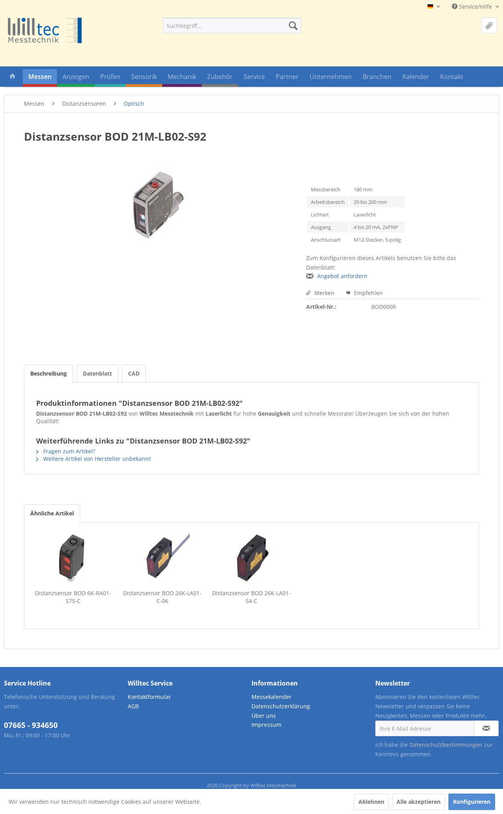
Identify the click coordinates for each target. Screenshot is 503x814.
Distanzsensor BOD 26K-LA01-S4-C (251, 597)
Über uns (264, 715)
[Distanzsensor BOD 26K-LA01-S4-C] (251, 557)
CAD (134, 373)
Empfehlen (367, 293)
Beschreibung (48, 373)
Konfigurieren (471, 801)
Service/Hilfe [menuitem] (475, 6)
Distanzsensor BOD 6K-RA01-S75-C (73, 597)
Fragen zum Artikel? (68, 451)
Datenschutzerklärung (281, 706)
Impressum (266, 724)
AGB (133, 706)
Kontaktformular (149, 696)
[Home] (12, 78)
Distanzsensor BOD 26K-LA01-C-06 (162, 597)
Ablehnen (371, 801)
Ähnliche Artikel (52, 513)
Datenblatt (97, 373)
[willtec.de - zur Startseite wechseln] (45, 30)
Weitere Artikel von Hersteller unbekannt (96, 458)
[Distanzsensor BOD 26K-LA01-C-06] (162, 557)
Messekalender (272, 696)
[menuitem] (232, 25)
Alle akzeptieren (419, 801)
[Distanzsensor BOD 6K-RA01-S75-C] (73, 557)
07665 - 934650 (31, 725)
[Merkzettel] (489, 25)
